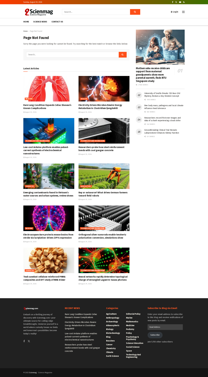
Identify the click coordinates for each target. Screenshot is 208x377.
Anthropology (112, 318)
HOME (26, 22)
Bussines (110, 341)
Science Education (134, 343)
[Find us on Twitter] (176, 2)
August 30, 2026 (30, 112)
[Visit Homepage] (38, 12)
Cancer (109, 344)
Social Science (133, 347)
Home (25, 31)
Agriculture (86, 186)
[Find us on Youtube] (180, 2)
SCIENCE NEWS (40, 22)
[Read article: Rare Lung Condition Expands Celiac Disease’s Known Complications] (48, 88)
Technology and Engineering (37, 141)
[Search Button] (135, 12)
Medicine (29, 99)
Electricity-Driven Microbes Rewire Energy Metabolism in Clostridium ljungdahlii (80, 325)
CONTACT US (57, 22)
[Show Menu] (183, 12)
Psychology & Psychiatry (132, 338)
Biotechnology (113, 333)
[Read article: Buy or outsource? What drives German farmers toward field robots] (104, 176)
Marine (129, 318)
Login (175, 12)
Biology (84, 99)
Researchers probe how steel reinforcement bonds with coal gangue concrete (82, 348)
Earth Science (112, 356)
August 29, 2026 (86, 242)
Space (129, 351)
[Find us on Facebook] (172, 2)
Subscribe (155, 335)
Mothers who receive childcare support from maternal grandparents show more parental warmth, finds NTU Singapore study (153, 75)
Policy (129, 333)
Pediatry (130, 329)
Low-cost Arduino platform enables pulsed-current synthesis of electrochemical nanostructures (46, 150)
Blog (108, 337)
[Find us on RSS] (184, 2)
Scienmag (33, 373)
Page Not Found (36, 31)
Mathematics (132, 321)
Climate (109, 352)
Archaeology (112, 321)
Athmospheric (112, 325)
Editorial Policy (133, 314)
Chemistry (30, 186)
